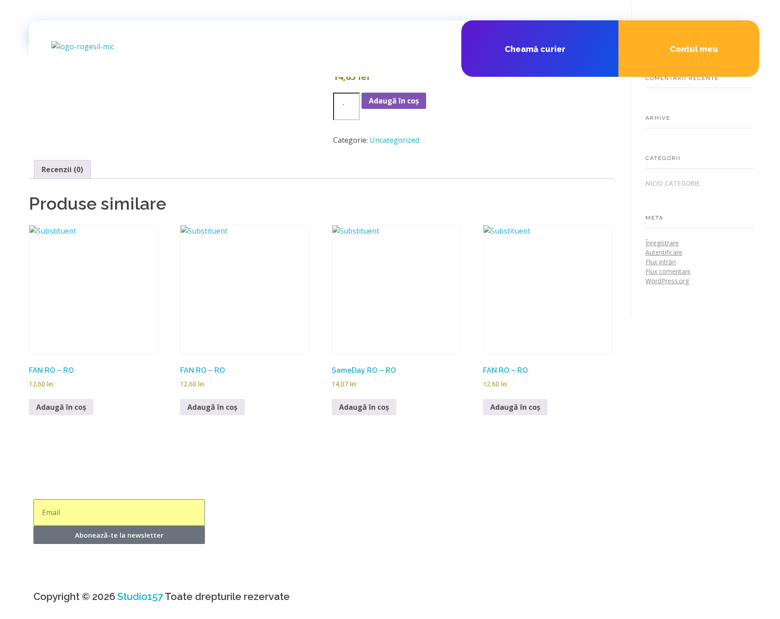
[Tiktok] (454, 600)
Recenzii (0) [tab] (62, 169)
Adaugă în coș (394, 101)
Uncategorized (394, 140)
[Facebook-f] (406, 600)
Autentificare (663, 252)
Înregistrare (662, 243)
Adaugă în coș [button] (61, 407)
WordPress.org (667, 281)
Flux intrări (660, 262)
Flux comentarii (667, 271)
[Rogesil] (119, 55)
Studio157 (140, 596)
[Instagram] (430, 600)
